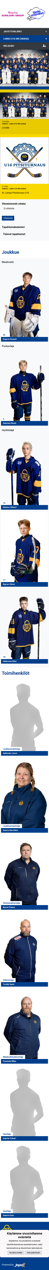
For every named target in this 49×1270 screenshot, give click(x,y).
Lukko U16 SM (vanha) (25, 38)
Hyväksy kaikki (15, 1252)
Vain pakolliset (33, 1252)
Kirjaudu (8, 46)
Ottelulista (8, 218)
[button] (3, 68)
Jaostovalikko (25, 31)
